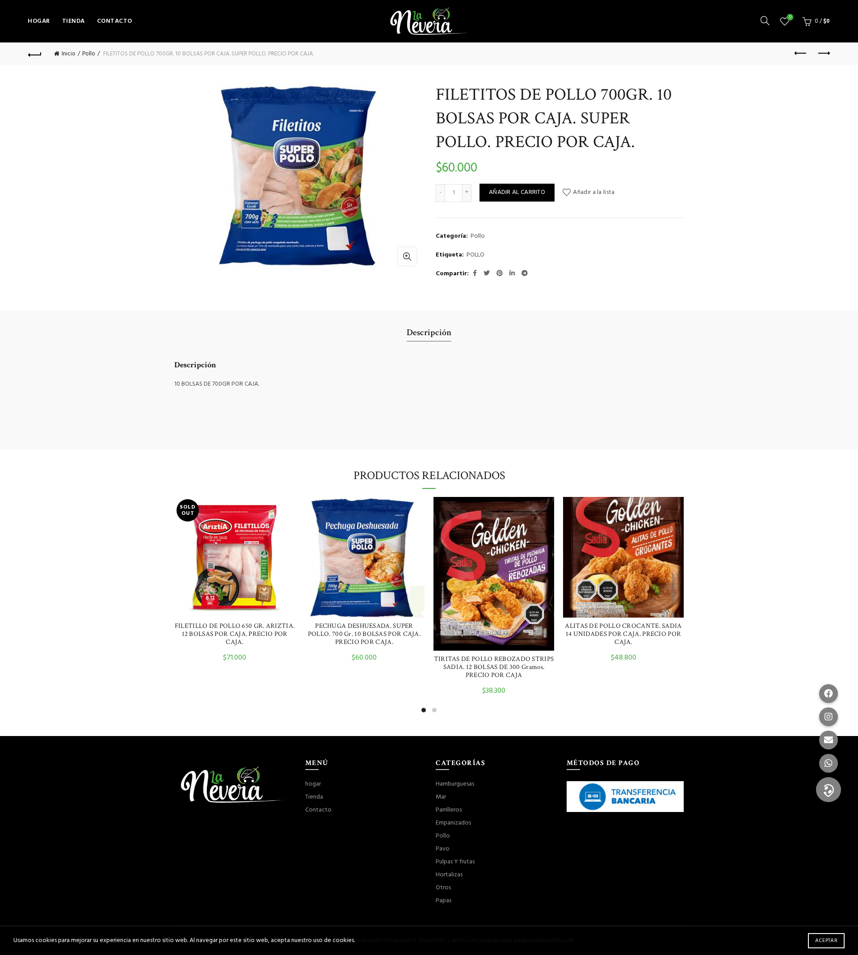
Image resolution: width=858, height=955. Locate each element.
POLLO (475, 255)
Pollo (88, 54)
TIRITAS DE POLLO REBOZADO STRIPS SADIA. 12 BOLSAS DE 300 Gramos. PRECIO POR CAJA (494, 667)
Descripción (429, 332)
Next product (823, 54)
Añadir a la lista (593, 192)
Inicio (69, 54)
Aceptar (826, 940)
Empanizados (453, 823)
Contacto (114, 21)
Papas (443, 901)
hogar (39, 21)
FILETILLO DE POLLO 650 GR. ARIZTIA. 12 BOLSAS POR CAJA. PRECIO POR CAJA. (235, 634)
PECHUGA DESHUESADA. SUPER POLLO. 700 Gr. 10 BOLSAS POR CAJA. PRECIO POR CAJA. (364, 634)
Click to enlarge (407, 256)
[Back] (35, 54)
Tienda (73, 21)
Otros (443, 888)
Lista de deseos (790, 18)
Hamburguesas (455, 784)
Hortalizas (449, 875)
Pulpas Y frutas (455, 862)
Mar (441, 797)
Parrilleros (449, 810)
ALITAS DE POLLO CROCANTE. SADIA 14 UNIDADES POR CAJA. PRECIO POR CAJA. (623, 634)
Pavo (443, 849)
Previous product (801, 54)
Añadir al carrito (517, 192)
